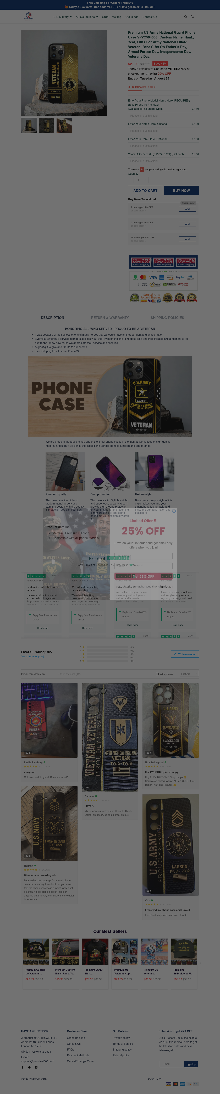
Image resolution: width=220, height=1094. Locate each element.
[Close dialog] (174, 504)
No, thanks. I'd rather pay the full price (143, 580)
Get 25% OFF (143, 569)
